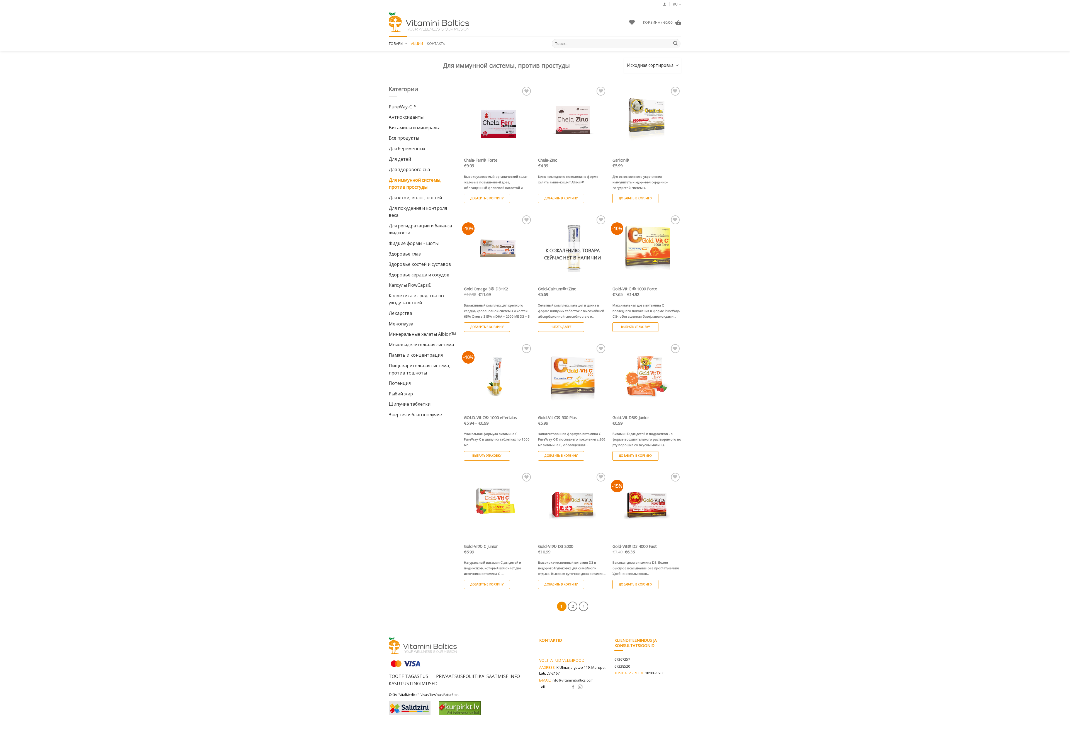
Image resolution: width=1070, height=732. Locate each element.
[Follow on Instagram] (580, 687)
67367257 (622, 659)
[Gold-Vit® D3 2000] (572, 505)
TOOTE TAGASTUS (409, 676)
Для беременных (407, 148)
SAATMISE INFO (503, 676)
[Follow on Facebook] (573, 687)
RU (675, 4)
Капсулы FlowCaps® (410, 285)
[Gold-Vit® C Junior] (498, 505)
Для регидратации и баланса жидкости (420, 229)
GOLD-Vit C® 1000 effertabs (490, 417)
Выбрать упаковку (635, 327)
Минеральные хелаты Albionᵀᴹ (422, 334)
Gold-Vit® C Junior (481, 546)
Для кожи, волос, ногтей (415, 197)
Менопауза (401, 324)
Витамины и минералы (414, 128)
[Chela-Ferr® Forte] (498, 119)
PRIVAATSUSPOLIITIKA (459, 676)
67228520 (622, 666)
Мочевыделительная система (421, 345)
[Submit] (675, 43)
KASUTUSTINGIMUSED (413, 683)
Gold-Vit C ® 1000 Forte (634, 288)
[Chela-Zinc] (572, 119)
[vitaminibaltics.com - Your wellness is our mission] (430, 22)
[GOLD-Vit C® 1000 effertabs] (498, 377)
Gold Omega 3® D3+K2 (486, 288)
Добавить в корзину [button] (487, 198)
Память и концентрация (416, 355)
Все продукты (404, 138)
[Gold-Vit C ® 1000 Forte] (646, 248)
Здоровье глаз (405, 254)
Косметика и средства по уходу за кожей (416, 299)
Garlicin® (620, 160)
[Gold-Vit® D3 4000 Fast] (646, 505)
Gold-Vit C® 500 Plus (557, 417)
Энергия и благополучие (415, 415)
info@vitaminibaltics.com (573, 680)
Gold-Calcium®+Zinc (557, 288)
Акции (417, 43)
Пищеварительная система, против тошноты (419, 369)
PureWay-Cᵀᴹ (402, 107)
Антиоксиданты (406, 117)
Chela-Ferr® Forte (480, 160)
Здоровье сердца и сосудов (419, 275)
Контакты (436, 43)
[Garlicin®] (646, 119)
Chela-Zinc (547, 160)
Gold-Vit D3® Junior (630, 417)
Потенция (400, 383)
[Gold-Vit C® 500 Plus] (572, 377)
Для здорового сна (409, 169)
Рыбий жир (401, 394)
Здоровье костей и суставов (420, 264)
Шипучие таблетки (410, 404)
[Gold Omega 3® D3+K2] (498, 248)
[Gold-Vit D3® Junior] (646, 377)
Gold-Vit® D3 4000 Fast (634, 546)
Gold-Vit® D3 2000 (555, 546)
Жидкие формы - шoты (414, 243)
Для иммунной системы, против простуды (415, 183)
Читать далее (561, 327)
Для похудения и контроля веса (418, 211)
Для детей (400, 159)
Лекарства (400, 313)
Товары (396, 43)
